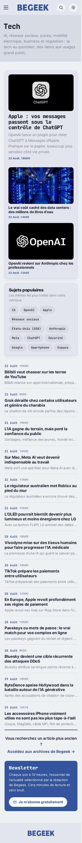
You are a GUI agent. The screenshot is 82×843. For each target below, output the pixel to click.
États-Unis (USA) (26, 329)
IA (13, 310)
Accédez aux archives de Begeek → (41, 751)
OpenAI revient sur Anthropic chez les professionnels (40, 265)
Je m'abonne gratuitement (41, 802)
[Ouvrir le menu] (7, 7)
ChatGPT (33, 338)
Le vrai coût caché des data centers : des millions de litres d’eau (39, 209)
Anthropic (57, 329)
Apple (47, 310)
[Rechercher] (61, 8)
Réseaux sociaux (25, 319)
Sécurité (55, 338)
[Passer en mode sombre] (73, 8)
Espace (62, 347)
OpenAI (29, 310)
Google (17, 347)
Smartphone (40, 347)
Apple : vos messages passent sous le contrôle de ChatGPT (37, 122)
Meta (15, 338)
